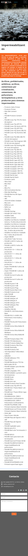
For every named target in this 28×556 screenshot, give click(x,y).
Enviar (14, 514)
